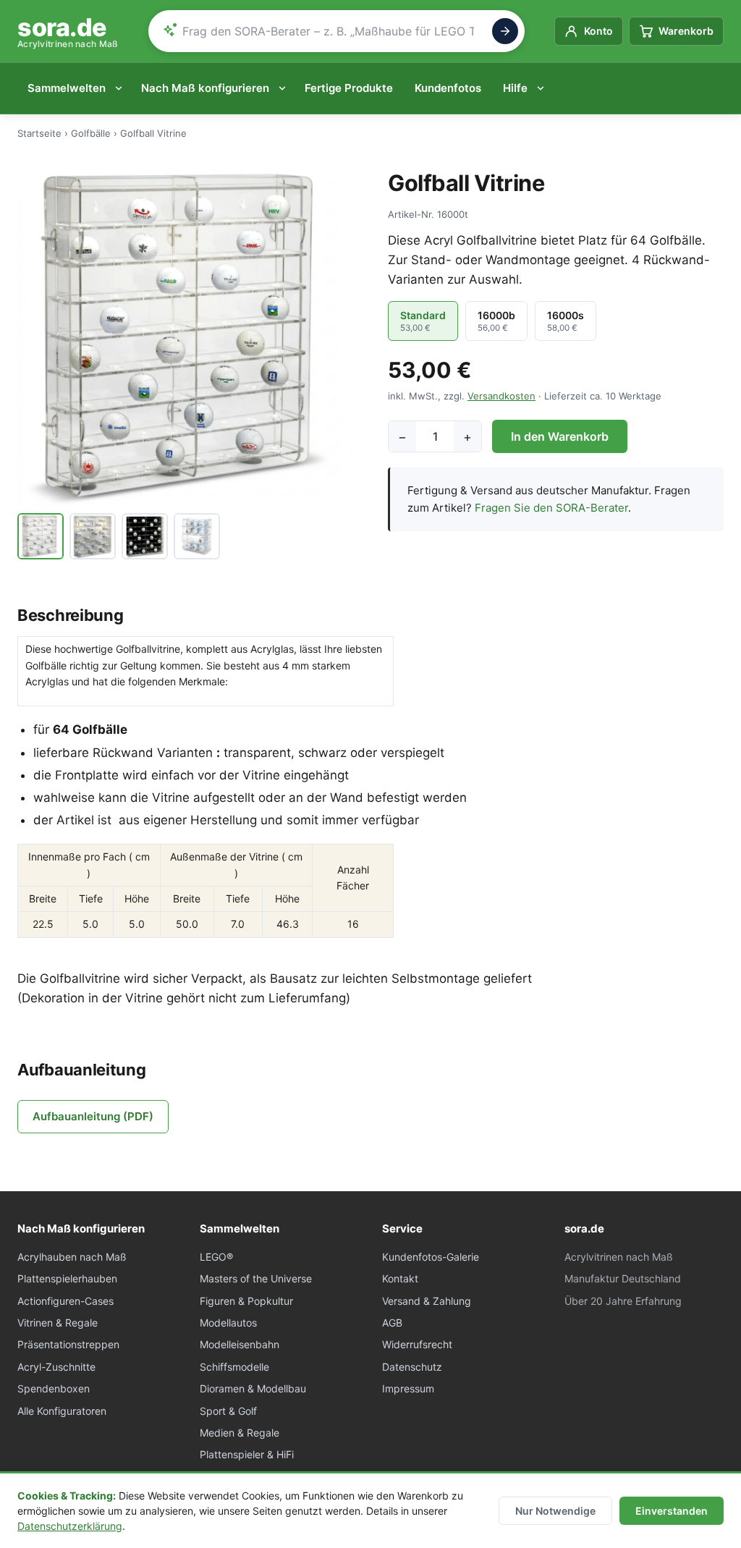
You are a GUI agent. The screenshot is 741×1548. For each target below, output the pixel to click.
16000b (496, 321)
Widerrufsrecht (417, 1344)
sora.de (68, 31)
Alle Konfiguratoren (61, 1411)
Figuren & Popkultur (246, 1301)
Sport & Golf (228, 1411)
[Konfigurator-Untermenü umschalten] (285, 89)
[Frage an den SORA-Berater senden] (505, 31)
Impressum (408, 1388)
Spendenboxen (53, 1388)
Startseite (39, 133)
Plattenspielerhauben (67, 1278)
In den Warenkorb (560, 436)
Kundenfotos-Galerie (430, 1257)
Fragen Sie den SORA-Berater (551, 508)
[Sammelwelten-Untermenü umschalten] (122, 89)
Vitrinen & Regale (57, 1322)
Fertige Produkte (349, 88)
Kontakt (400, 1278)
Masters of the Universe (256, 1278)
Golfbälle (91, 133)
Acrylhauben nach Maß (72, 1257)
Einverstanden (671, 1511)
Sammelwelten (66, 88)
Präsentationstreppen (68, 1344)
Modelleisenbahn (239, 1344)
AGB (392, 1322)
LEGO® (216, 1257)
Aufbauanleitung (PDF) (93, 1116)
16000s (565, 321)
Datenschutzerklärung (69, 1526)
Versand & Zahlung (426, 1301)
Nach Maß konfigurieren (205, 88)
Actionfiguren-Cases (65, 1301)
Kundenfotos (448, 88)
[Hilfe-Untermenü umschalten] (543, 89)
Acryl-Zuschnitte (56, 1367)
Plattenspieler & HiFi (247, 1454)
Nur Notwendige (555, 1511)
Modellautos (228, 1322)
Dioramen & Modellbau (253, 1388)
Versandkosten (501, 396)
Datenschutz (412, 1367)
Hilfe (515, 88)
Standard (423, 321)
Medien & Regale (239, 1432)
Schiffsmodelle (234, 1367)
